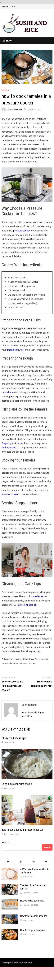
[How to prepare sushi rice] (10, 930)
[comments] (33, 861)
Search (5, 842)
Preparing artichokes (12, 443)
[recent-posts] (20, 861)
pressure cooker (21, 230)
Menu (9, 40)
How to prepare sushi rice (33, 930)
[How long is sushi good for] (10, 916)
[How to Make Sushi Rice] (10, 901)
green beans (13, 349)
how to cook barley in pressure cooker (22, 829)
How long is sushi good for (33, 915)
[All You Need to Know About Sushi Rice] (10, 869)
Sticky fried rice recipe (14, 738)
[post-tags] (46, 861)
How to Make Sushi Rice (32, 900)
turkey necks (8, 447)
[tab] (8, 861)
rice (22, 349)
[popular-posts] (8, 861)
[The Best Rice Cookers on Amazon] (10, 885)
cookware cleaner (34, 596)
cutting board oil (27, 604)
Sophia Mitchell (15, 109)
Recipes (5, 90)
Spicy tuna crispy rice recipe (17, 784)
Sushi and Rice (25, 962)
